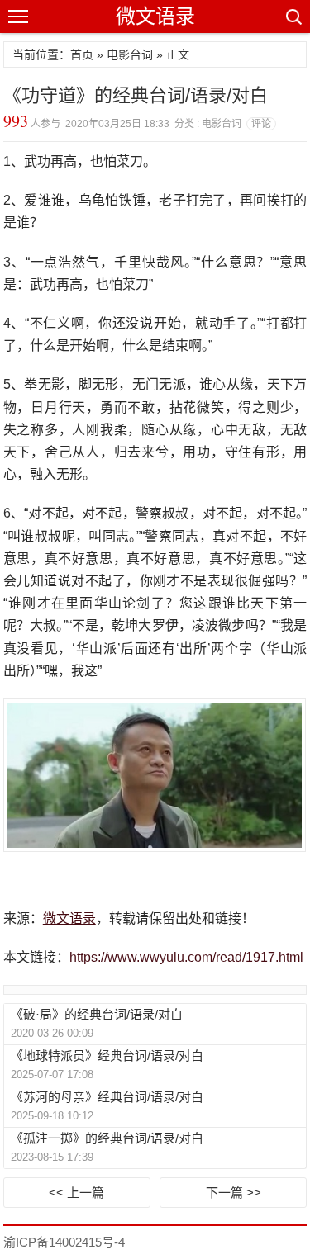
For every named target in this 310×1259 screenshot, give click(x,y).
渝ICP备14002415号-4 (64, 1242)
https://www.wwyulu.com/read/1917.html (186, 957)
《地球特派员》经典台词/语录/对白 (107, 1055)
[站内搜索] (292, 16)
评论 (261, 124)
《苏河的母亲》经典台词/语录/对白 (107, 1097)
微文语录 (155, 16)
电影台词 (130, 54)
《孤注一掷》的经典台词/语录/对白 (107, 1138)
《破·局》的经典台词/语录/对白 (97, 1014)
